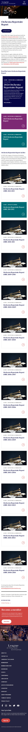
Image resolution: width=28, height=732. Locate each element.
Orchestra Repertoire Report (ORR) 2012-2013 (13, 190)
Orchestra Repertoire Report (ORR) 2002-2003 (13, 504)
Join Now (6, 621)
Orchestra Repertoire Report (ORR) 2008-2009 (13, 306)
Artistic (5, 603)
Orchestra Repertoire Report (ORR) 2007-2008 (13, 339)
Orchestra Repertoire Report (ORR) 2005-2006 (13, 406)
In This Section (6, 30)
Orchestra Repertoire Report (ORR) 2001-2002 (13, 537)
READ (7, 102)
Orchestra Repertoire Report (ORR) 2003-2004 (13, 471)
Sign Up (5, 720)
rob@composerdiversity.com (16, 62)
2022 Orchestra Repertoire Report (13, 138)
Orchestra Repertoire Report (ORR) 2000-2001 (13, 571)
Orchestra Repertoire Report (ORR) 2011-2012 (13, 208)
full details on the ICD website (11, 64)
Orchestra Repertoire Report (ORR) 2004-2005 (13, 439)
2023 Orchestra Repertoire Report (13, 120)
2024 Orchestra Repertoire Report (13, 86)
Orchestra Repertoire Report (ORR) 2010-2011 (13, 241)
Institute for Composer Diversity (9, 37)
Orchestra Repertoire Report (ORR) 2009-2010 (13, 273)
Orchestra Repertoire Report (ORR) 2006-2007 (13, 373)
